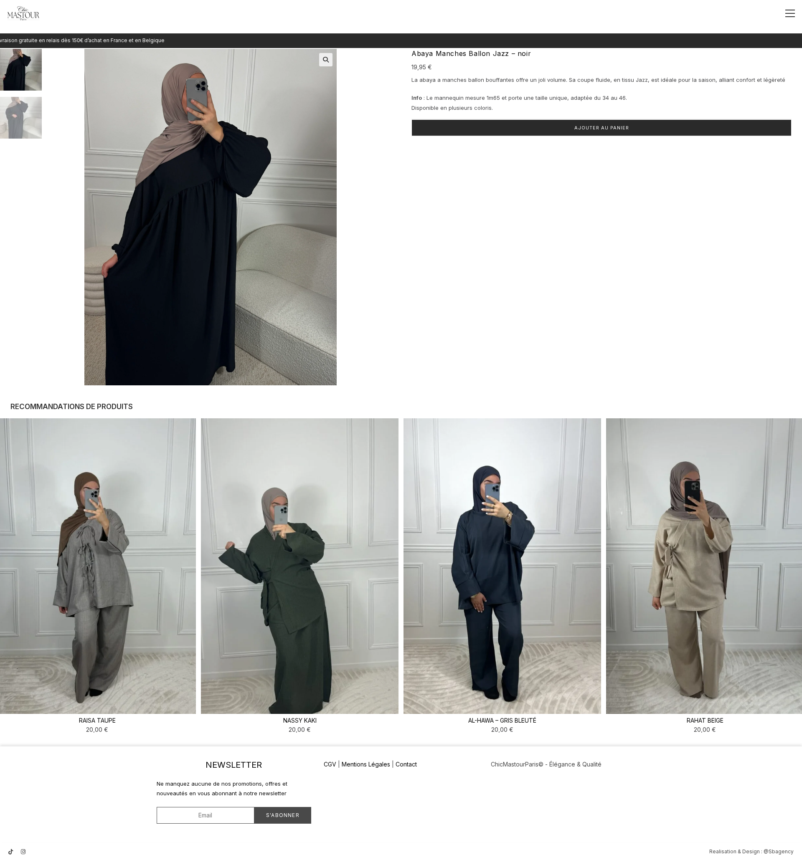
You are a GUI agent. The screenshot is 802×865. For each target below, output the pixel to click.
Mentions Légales (366, 764)
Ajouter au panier (601, 128)
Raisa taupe (97, 720)
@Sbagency (779, 851)
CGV (330, 764)
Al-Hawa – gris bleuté (502, 720)
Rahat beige (705, 720)
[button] (325, 59)
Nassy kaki (300, 720)
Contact (406, 764)
